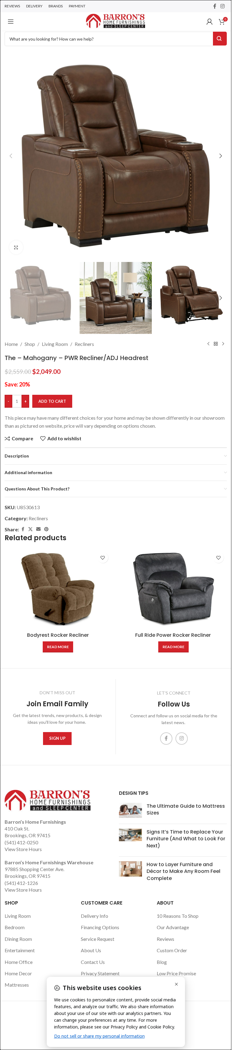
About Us (91, 950)
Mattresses (17, 985)
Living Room (55, 344)
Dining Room (18, 939)
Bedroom (15, 927)
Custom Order (172, 950)
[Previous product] (208, 344)
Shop (30, 344)
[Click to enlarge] (16, 247)
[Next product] (223, 344)
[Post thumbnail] (130, 811)
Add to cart (52, 401)
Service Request (97, 939)
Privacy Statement (100, 973)
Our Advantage (173, 927)
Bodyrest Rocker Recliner (58, 635)
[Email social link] (38, 529)
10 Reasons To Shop (178, 916)
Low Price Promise (176, 973)
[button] (11, 156)
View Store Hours (23, 849)
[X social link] (30, 529)
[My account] (209, 21)
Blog (162, 962)
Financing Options (100, 927)
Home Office (19, 962)
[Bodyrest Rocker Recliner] (58, 589)
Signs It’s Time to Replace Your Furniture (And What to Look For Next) (186, 838)
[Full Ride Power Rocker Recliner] (173, 589)
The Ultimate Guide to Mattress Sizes (186, 809)
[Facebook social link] (214, 6)
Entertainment (20, 950)
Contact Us (93, 962)
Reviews (165, 939)
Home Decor (18, 973)
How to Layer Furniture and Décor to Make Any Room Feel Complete (183, 871)
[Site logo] (115, 21)
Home (11, 344)
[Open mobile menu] (11, 21)
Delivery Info (94, 916)
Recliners (84, 344)
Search (220, 39)
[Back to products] (215, 344)
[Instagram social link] (222, 6)
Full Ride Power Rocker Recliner (173, 635)
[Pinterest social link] (46, 529)
